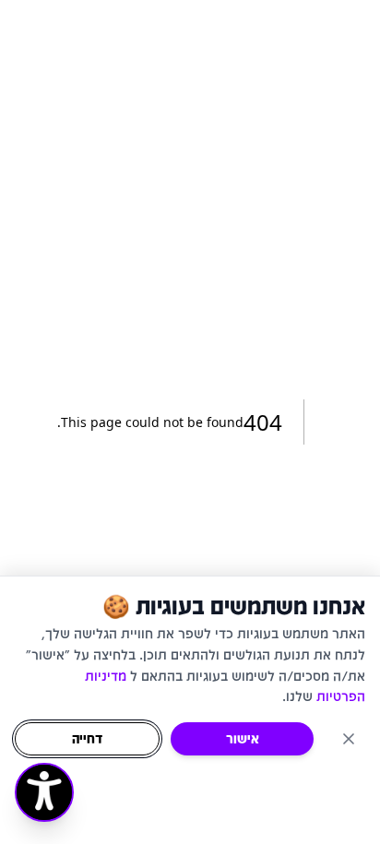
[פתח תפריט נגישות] (44, 792)
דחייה (87, 738)
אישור (242, 738)
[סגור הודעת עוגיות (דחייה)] (348, 738)
